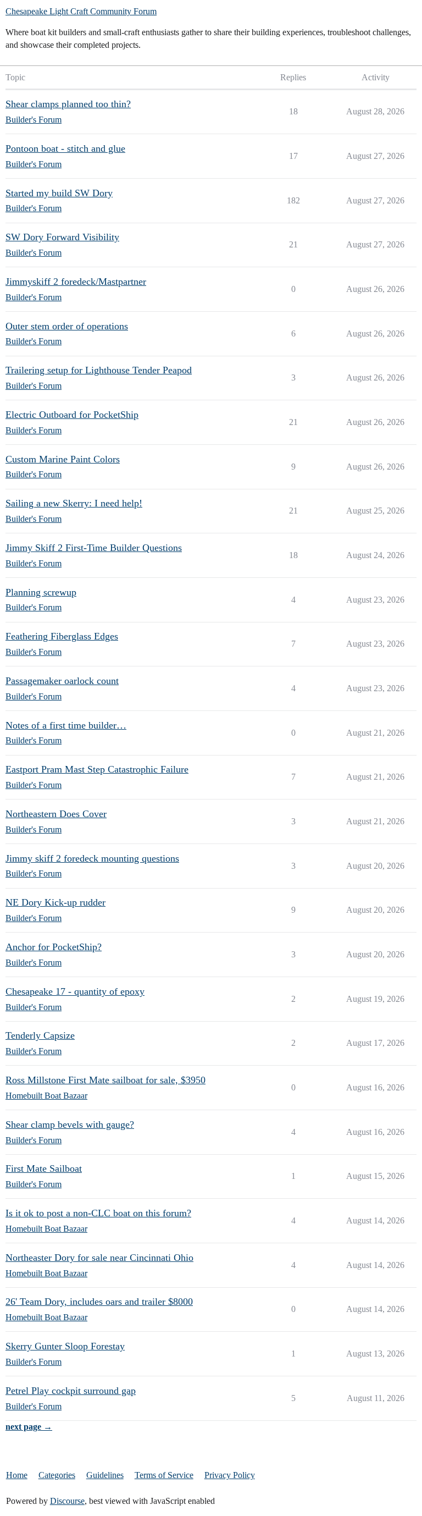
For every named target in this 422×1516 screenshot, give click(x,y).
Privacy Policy (229, 1475)
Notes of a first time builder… (65, 725)
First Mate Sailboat (43, 1168)
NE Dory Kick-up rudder (55, 902)
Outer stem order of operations (66, 326)
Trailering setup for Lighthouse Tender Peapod (98, 370)
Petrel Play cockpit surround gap (70, 1390)
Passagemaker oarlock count (62, 680)
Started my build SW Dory (59, 193)
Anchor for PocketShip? (53, 946)
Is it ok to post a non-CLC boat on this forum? (98, 1213)
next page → (28, 1426)
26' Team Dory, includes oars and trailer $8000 (99, 1301)
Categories (56, 1475)
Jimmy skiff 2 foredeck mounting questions (92, 858)
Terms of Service (164, 1475)
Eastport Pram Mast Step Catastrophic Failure (96, 769)
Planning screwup (40, 592)
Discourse (67, 1501)
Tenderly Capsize (40, 1035)
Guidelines (105, 1475)
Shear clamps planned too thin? (68, 103)
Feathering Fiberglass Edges (61, 636)
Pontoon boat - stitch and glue (65, 148)
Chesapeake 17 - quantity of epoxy (75, 991)
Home (16, 1475)
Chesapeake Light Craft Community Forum (81, 11)
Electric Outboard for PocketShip (71, 414)
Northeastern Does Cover (56, 813)
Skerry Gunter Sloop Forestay (65, 1346)
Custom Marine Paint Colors (62, 459)
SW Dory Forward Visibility (62, 236)
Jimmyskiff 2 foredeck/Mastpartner (75, 281)
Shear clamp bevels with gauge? (69, 1124)
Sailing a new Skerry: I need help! (73, 503)
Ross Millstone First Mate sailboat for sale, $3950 (105, 1079)
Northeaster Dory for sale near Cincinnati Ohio (99, 1257)
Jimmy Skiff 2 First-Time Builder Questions (93, 547)
